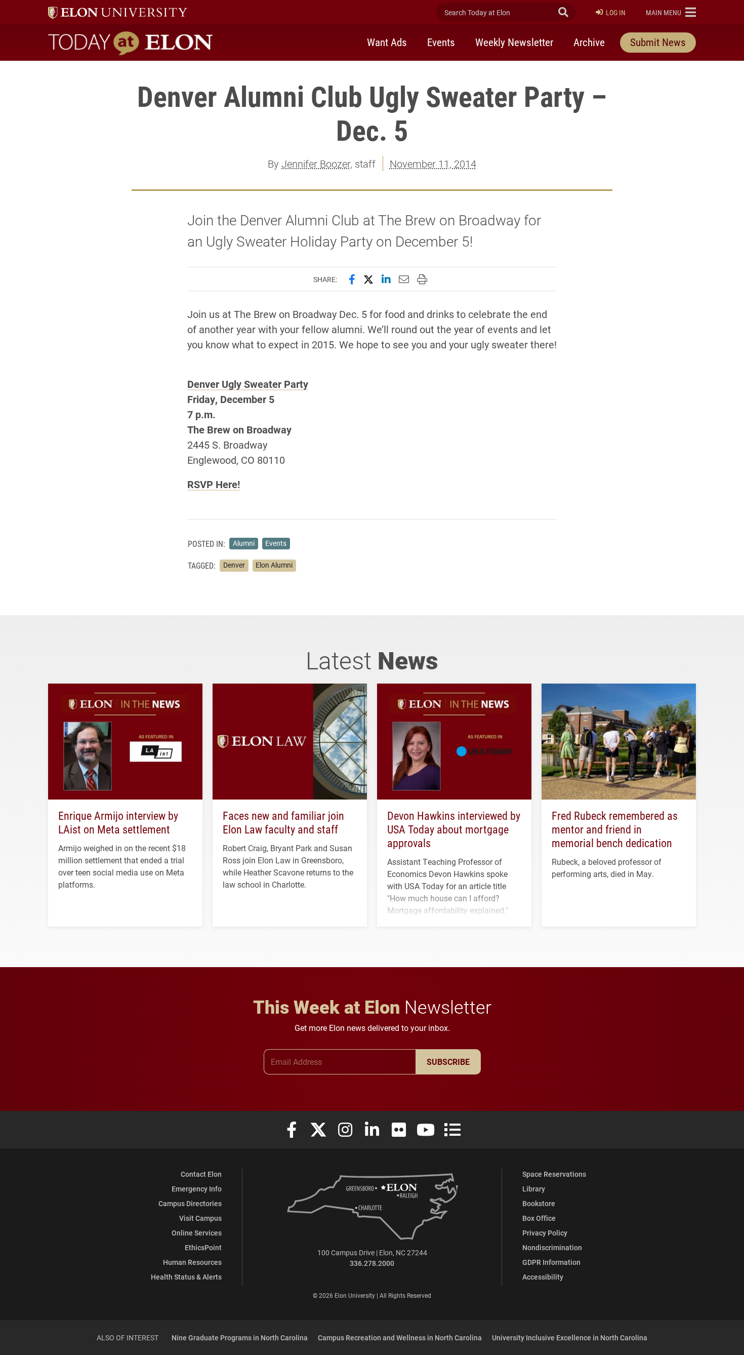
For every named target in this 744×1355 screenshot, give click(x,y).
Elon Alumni (274, 565)
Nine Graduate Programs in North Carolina (240, 1337)
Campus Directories (190, 1203)
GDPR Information (551, 1262)
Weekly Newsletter (514, 42)
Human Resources (192, 1262)
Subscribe (448, 1061)
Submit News (658, 42)
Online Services (197, 1233)
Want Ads (387, 42)
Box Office (539, 1218)
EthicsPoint (203, 1247)
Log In (616, 12)
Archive (589, 42)
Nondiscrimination (552, 1247)
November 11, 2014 (433, 163)
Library (533, 1188)
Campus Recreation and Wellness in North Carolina (400, 1337)
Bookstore (538, 1203)
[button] (671, 12)
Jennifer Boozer (315, 163)
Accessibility (542, 1277)
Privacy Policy (544, 1233)
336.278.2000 (372, 1263)
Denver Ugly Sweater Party (247, 383)
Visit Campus (200, 1218)
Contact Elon (201, 1174)
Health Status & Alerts (186, 1277)
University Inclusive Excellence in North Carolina (569, 1337)
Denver (234, 565)
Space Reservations (554, 1174)
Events (441, 42)
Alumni (244, 543)
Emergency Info (197, 1188)
